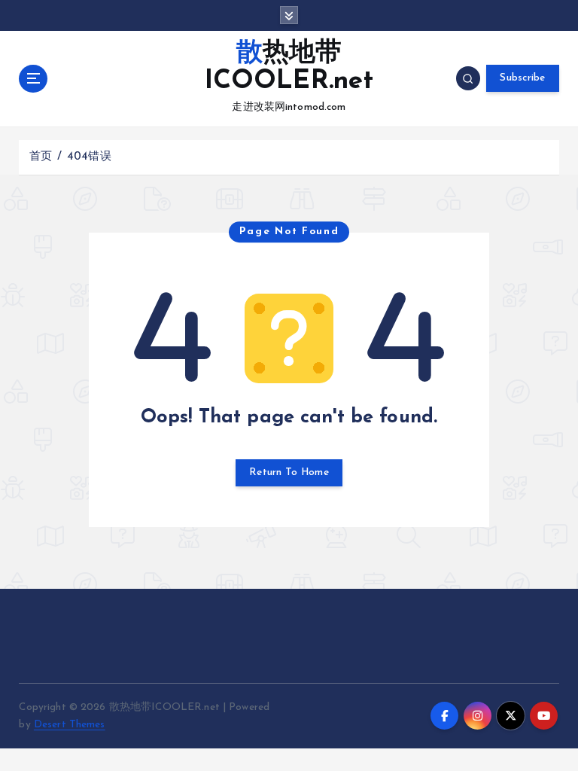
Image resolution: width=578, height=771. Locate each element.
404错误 (89, 157)
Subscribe (522, 78)
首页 (40, 157)
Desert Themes (69, 725)
